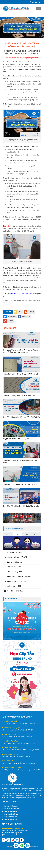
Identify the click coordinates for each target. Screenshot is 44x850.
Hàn (17, 534)
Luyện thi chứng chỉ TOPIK (17, 557)
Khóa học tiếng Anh (10, 811)
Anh (8, 534)
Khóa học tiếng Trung (11, 814)
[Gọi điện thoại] (22, 845)
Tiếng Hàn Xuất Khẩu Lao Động (19, 576)
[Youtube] (13, 840)
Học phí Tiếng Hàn (14, 567)
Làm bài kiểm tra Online (12, 809)
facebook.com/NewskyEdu (19, 830)
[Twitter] (39, 2)
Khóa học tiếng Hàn (10, 817)
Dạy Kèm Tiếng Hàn (14, 562)
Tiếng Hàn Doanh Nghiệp (16, 581)
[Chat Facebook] (16, 845)
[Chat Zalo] (27, 845)
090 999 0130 (8, 828)
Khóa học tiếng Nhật (10, 819)
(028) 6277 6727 (19, 828)
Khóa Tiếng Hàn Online (16, 547)
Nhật (36, 534)
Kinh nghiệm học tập (10, 806)
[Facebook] (30, 2)
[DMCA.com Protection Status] (22, 840)
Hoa (26, 534)
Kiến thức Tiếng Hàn (15, 591)
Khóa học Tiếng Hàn (15, 552)
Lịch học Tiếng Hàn (14, 572)
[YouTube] (36, 2)
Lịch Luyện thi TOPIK (15, 586)
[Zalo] (33, 2)
